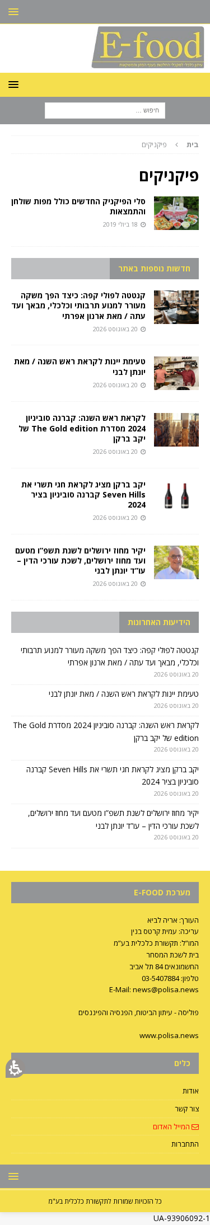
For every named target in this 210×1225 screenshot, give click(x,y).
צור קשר (187, 1109)
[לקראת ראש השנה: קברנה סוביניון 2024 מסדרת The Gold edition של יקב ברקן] (176, 430)
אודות (191, 1091)
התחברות (185, 1144)
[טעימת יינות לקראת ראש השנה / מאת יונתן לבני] (176, 373)
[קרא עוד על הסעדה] (176, 213)
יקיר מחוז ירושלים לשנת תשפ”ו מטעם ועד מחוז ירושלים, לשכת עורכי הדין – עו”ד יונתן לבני (80, 560)
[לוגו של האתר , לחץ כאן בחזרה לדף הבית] (105, 65)
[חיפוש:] (105, 109)
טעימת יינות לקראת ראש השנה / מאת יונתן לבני (80, 366)
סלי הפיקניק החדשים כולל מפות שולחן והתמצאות (78, 206)
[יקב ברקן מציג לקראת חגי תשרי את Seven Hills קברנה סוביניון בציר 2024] (176, 496)
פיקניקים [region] (170, 144)
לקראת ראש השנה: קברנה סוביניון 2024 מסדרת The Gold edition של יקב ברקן (82, 427)
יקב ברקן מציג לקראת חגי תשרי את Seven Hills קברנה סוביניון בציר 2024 (83, 494)
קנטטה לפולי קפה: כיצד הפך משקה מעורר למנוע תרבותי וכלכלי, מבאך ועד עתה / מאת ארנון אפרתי (78, 305)
